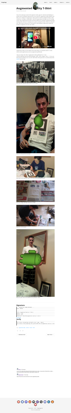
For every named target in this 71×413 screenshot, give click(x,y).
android (27, 327)
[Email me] (18, 402)
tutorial (31, 327)
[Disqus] (35, 352)
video (34, 327)
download (18, 317)
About (45, 2)
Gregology (3, 2)
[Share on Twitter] (17, 331)
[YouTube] (35, 405)
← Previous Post (21, 334)
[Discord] (45, 402)
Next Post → (50, 334)
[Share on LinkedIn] (23, 331)
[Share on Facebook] (20, 331)
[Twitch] (37, 402)
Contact (68, 2)
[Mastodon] (26, 402)
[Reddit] (30, 402)
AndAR (17, 59)
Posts (50, 2)
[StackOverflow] (52, 402)
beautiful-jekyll (37, 409)
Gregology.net (40, 408)
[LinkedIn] (48, 402)
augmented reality (22, 327)
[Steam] (41, 402)
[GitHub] (33, 402)
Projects (61, 2)
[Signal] (22, 402)
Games (55, 2)
